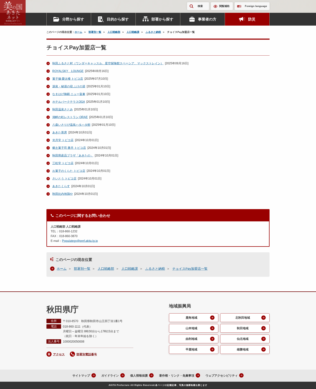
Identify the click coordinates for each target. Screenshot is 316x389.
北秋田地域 (242, 317)
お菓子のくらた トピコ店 (68, 170)
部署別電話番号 (86, 354)
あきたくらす (61, 186)
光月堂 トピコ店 (63, 140)
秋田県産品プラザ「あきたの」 (72, 155)
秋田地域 (243, 328)
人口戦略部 (114, 32)
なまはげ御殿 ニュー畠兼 (68, 94)
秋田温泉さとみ (62, 109)
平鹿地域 (191, 349)
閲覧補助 (224, 6)
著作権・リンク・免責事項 (176, 375)
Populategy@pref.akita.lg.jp (80, 240)
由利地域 (191, 338)
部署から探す (162, 19)
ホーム (78, 32)
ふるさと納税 (153, 32)
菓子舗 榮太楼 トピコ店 (67, 78)
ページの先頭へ (306, 381)
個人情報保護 (139, 375)
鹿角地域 (191, 317)
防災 (251, 19)
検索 (200, 6)
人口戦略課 (133, 32)
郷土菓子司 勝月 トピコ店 (69, 147)
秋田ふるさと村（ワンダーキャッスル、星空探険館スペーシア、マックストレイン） (107, 63)
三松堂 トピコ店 (63, 163)
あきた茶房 (59, 132)
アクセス (59, 354)
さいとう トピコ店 (64, 178)
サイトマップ (81, 375)
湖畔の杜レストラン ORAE (70, 117)
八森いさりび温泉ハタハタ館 (71, 124)
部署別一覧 (95, 32)
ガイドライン (110, 375)
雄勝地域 (243, 349)
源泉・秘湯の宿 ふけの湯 (68, 86)
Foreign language (256, 6)
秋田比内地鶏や (62, 193)
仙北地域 (243, 338)
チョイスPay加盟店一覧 (190, 269)
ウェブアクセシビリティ (222, 375)
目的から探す (118, 19)
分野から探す (73, 19)
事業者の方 (207, 19)
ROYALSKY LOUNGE (68, 71)
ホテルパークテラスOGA (68, 101)
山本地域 (191, 328)
